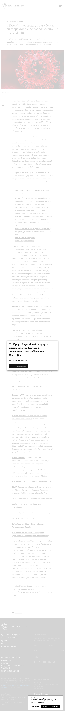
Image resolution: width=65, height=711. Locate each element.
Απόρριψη (55, 706)
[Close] (54, 344)
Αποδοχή (45, 706)
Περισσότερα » (36, 706)
